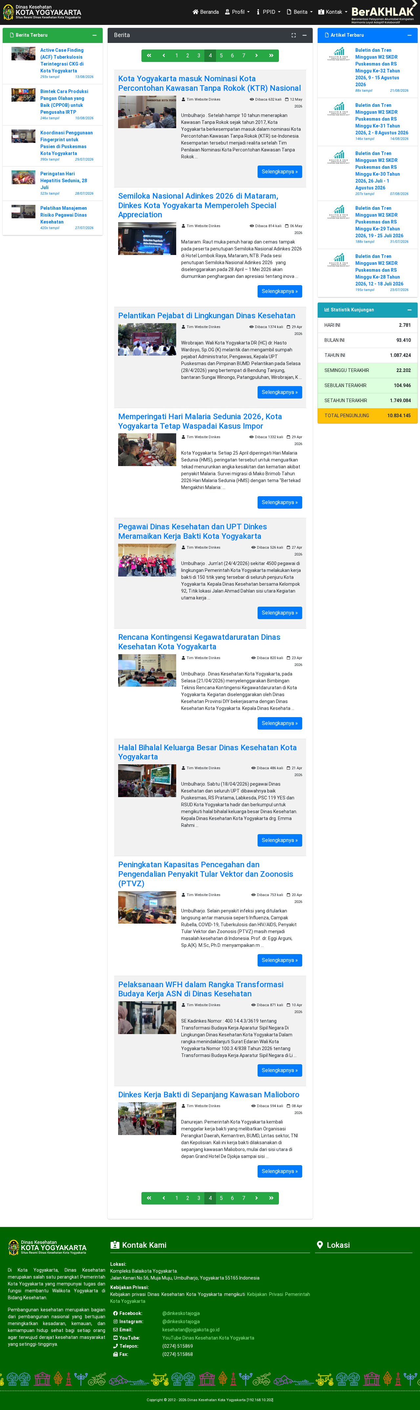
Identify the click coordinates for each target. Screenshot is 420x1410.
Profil (238, 12)
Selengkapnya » (280, 171)
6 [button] (232, 55)
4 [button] (210, 55)
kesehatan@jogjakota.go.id (191, 1329)
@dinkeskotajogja (181, 1313)
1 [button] (176, 55)
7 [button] (243, 55)
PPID (269, 12)
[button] (149, 55)
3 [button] (199, 55)
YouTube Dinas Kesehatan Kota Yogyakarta (208, 1338)
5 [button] (221, 55)
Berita (300, 12)
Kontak (334, 12)
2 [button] (187, 55)
